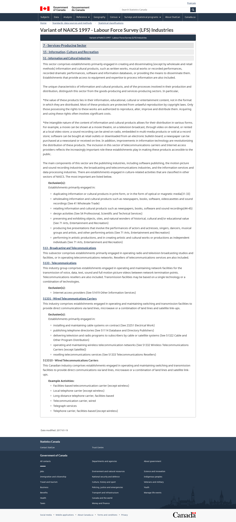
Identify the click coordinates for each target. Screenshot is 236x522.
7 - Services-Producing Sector (64, 45)
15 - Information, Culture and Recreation (71, 52)
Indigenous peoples (153, 476)
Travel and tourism (48, 482)
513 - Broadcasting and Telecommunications (69, 248)
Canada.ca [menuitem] (190, 17)
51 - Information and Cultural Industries (67, 58)
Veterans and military (154, 482)
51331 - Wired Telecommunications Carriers (70, 298)
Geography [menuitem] (99, 17)
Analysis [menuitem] (68, 17)
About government (152, 461)
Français (191, 3)
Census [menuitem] (114, 17)
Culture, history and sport (104, 482)
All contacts (45, 461)
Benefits (44, 492)
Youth (146, 487)
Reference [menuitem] (81, 17)
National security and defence (106, 476)
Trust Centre (98, 447)
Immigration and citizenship (53, 476)
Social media (46, 515)
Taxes (42, 503)
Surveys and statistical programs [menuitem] (141, 17)
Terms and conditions (107, 515)
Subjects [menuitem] (45, 17)
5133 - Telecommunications (59, 263)
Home (43, 23)
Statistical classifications (110, 23)
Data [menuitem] (56, 17)
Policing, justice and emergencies (107, 487)
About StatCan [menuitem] (172, 17)
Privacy (124, 515)
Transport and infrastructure (105, 492)
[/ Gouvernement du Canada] (64, 9)
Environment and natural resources (108, 471)
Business (44, 487)
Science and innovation (154, 471)
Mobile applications (65, 515)
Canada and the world (102, 498)
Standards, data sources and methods (72, 23)
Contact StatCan (47, 447)
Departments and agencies (104, 461)
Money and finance (101, 503)
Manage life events (152, 492)
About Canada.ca (85, 515)
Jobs (42, 471)
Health (43, 498)
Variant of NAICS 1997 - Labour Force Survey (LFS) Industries (118, 37)
